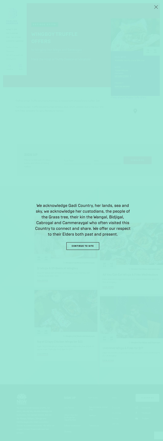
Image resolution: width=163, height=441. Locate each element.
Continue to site (83, 246)
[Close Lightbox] (156, 7)
